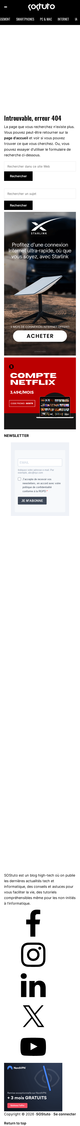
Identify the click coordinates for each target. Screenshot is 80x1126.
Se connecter (64, 1114)
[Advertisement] (40, 69)
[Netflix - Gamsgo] (40, 360)
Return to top (15, 1123)
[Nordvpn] (33, 1066)
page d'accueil (16, 138)
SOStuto (43, 1114)
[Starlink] (40, 214)
